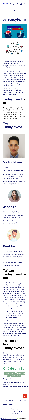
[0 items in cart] (24, 4)
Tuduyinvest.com (17, 170)
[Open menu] (14, 10)
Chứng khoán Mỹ (16, 375)
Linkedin (6, 167)
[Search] (25, 396)
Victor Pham (12, 162)
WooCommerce (14, 413)
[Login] (21, 3)
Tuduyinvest (14, 4)
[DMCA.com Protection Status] (21, 419)
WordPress (17, 411)
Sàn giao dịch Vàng (10, 373)
